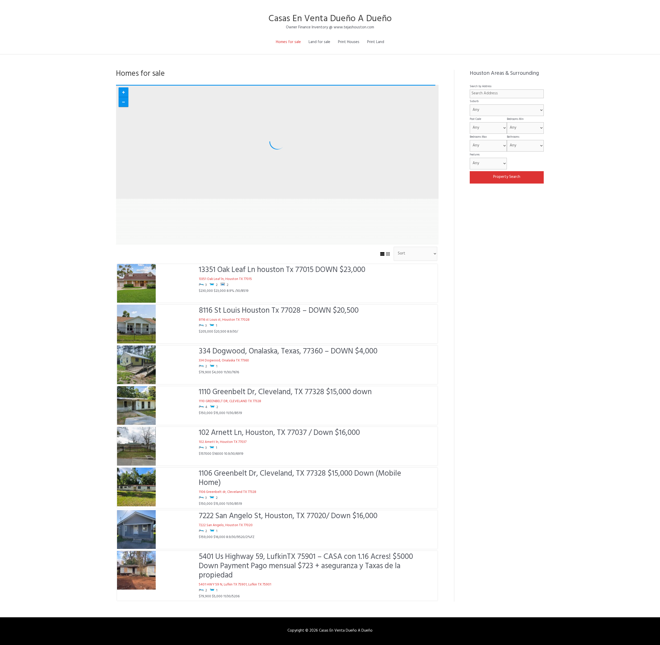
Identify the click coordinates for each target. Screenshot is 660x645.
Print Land (375, 42)
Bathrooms (513, 137)
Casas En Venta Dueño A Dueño (330, 19)
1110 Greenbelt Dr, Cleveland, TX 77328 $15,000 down (285, 393)
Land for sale (319, 42)
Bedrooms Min (515, 119)
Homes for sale (288, 42)
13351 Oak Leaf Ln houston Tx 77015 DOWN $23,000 (282, 270)
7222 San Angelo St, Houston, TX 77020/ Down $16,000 (288, 517)
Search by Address (480, 86)
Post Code (475, 119)
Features (475, 155)
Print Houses (348, 42)
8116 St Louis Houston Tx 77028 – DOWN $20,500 (279, 311)
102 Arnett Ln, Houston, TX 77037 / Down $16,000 (279, 433)
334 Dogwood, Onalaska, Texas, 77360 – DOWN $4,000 (288, 352)
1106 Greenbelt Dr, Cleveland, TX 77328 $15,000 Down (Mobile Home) (300, 479)
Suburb (474, 101)
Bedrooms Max (478, 137)
